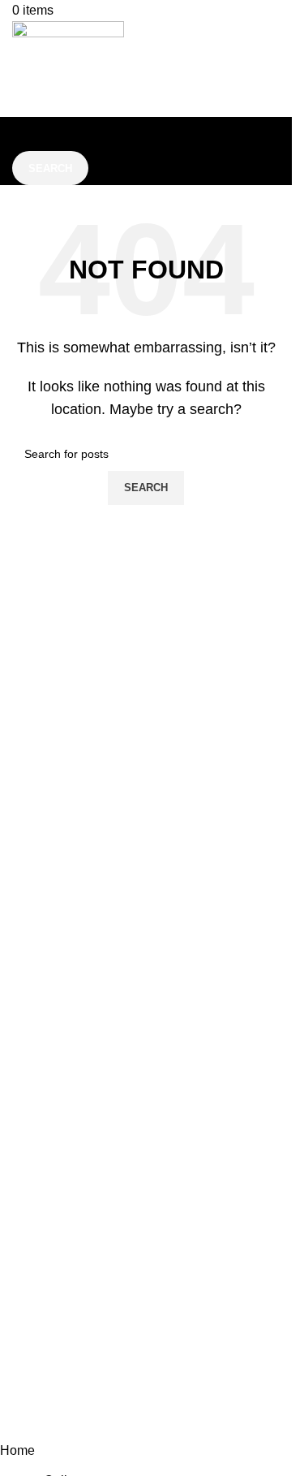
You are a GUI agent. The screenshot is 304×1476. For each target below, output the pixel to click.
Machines (146, 1272)
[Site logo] (68, 68)
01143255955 (138, 1372)
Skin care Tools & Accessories (146, 1242)
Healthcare (146, 1303)
